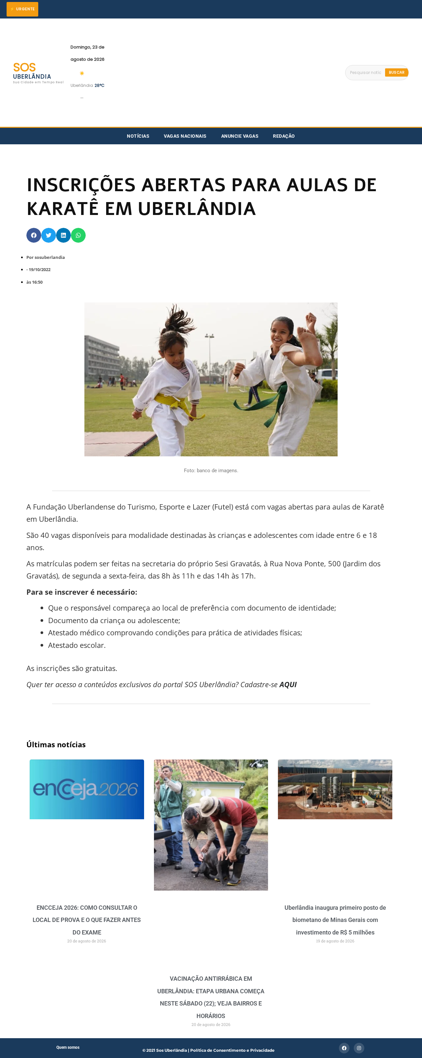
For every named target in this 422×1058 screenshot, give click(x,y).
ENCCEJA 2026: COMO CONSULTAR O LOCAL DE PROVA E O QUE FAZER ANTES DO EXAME (87, 920)
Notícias (138, 136)
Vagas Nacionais (185, 136)
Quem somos (67, 1047)
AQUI (287, 684)
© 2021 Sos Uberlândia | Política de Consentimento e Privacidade (208, 1050)
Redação (284, 136)
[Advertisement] (225, 72)
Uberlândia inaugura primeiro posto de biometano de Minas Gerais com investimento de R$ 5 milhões (335, 920)
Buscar (397, 72)
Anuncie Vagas (240, 136)
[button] (33, 235)
